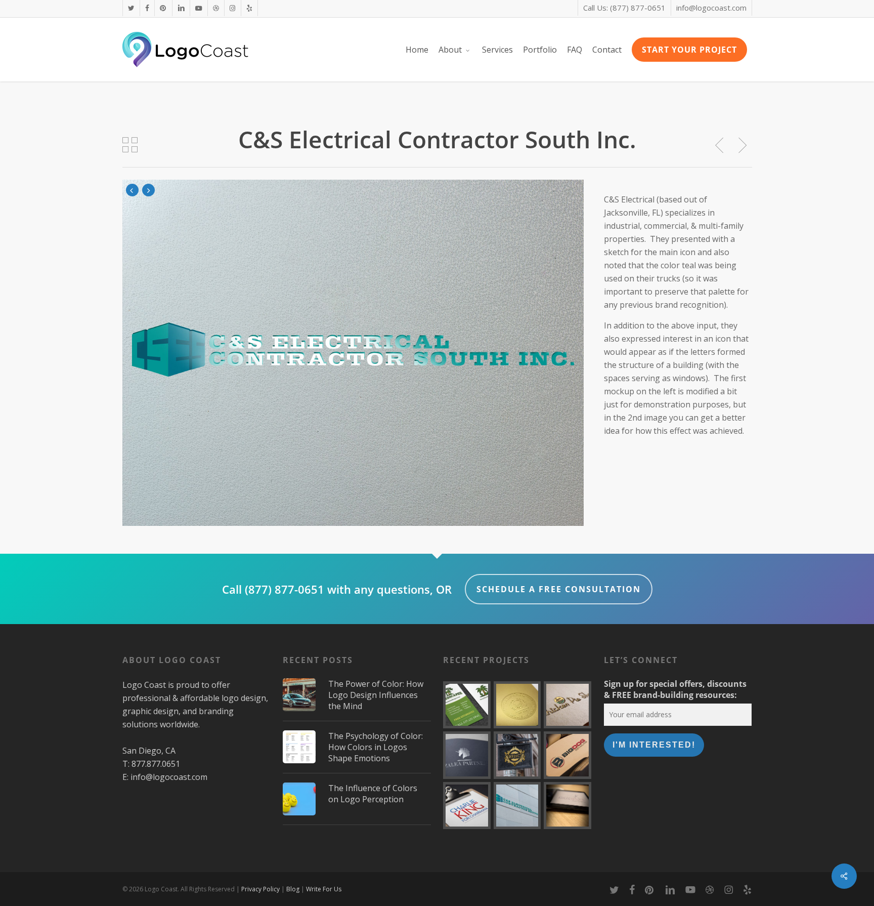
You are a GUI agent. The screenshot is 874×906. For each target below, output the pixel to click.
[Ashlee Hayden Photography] (567, 806)
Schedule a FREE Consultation (558, 589)
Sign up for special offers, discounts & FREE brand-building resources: (675, 689)
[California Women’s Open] (517, 705)
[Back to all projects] (130, 144)
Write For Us (323, 889)
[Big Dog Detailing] (567, 755)
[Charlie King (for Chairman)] (467, 806)
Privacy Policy (260, 889)
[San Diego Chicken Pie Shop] (567, 705)
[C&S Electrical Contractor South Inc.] (517, 806)
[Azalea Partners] (467, 755)
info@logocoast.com (168, 777)
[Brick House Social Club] (517, 755)
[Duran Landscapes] (467, 705)
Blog (292, 889)
